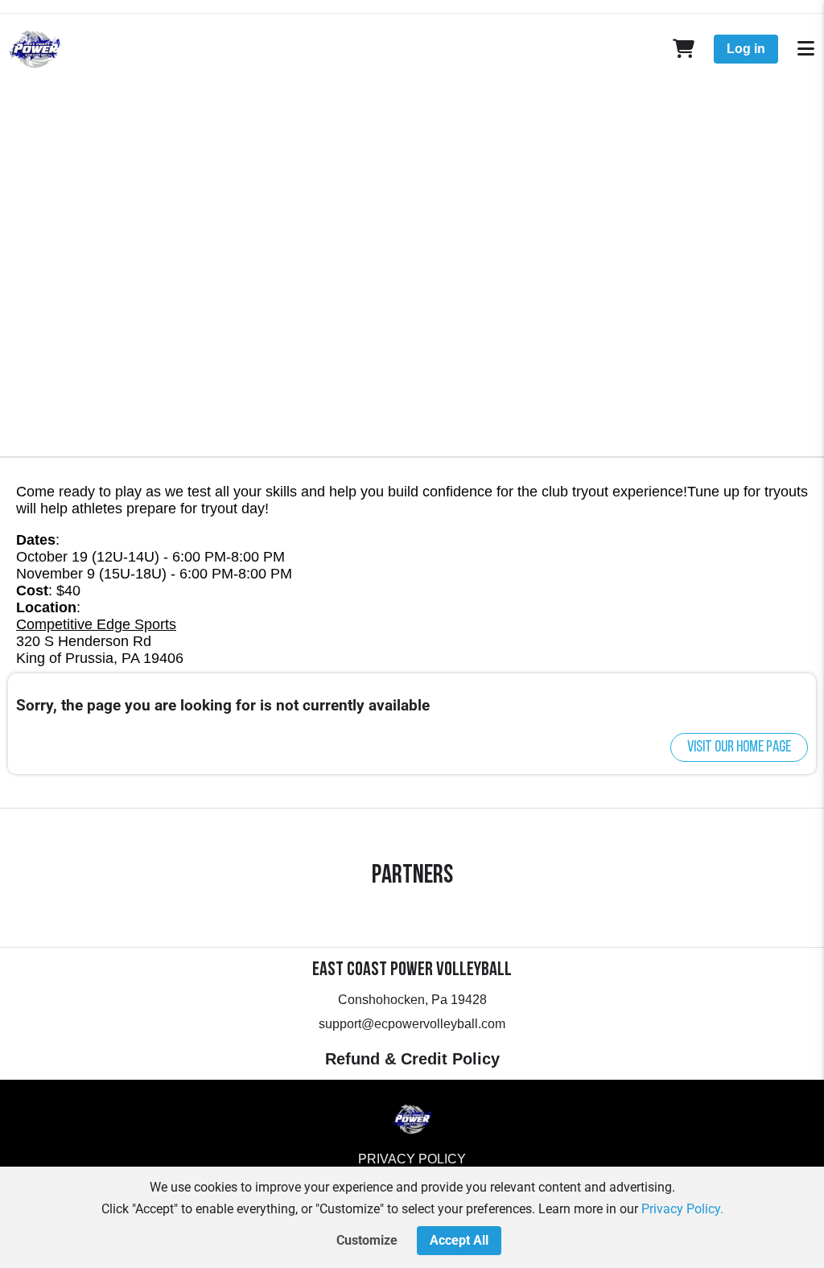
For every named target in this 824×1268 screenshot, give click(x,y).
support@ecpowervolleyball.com (412, 1024)
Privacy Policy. (682, 1209)
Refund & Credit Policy (412, 1059)
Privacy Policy (412, 1159)
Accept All (459, 1240)
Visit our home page (739, 747)
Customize (367, 1240)
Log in (746, 49)
